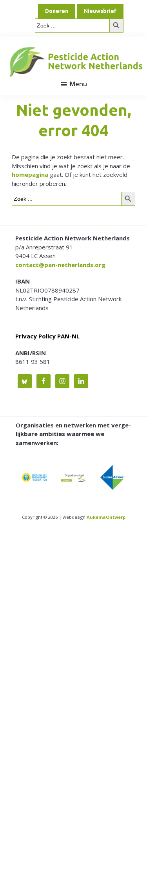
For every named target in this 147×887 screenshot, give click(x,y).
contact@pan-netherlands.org (60, 265)
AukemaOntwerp (105, 517)
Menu (78, 84)
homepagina (30, 174)
